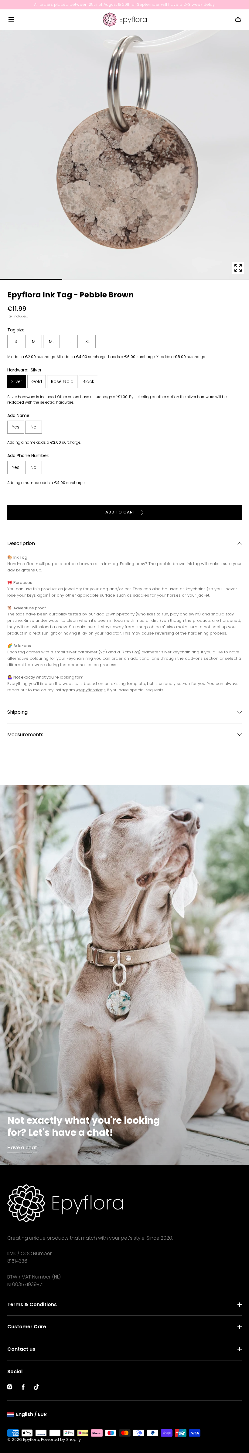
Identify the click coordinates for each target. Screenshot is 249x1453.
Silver (16, 381)
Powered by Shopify (61, 1439)
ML (51, 341)
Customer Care (26, 1326)
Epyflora (31, 1439)
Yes (15, 427)
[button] (11, 19)
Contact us (21, 1349)
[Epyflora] (125, 19)
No (33, 427)
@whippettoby (120, 614)
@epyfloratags (91, 690)
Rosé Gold (62, 381)
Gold (36, 381)
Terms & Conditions (32, 1304)
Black (88, 381)
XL (87, 341)
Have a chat (22, 1147)
